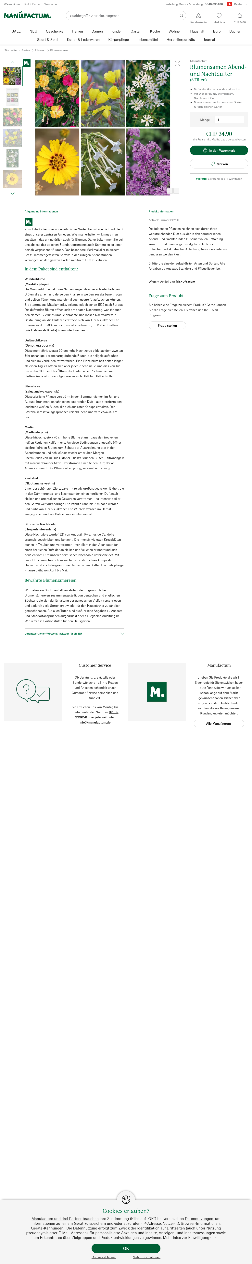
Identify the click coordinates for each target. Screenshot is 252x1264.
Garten (25, 50)
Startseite (10, 50)
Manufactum (185, 281)
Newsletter (50, 4)
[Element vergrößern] (176, 191)
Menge (205, 120)
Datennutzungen (199, 1218)
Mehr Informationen (146, 1257)
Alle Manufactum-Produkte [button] (219, 724)
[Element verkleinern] (170, 191)
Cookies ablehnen (104, 1257)
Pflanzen (40, 50)
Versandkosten (237, 139)
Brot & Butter (32, 4)
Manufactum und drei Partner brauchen (65, 1218)
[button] (177, 63)
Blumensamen (59, 50)
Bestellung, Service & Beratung (194, 4)
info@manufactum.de (95, 722)
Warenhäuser (12, 4)
